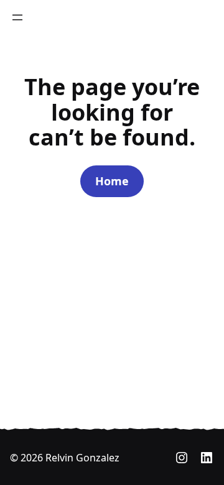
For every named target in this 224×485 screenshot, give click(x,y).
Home (112, 180)
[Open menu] (17, 17)
